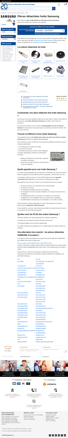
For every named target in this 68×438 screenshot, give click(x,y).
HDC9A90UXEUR (41, 306)
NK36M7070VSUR (41, 337)
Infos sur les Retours (51, 420)
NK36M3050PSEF (22, 326)
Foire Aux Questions (29, 416)
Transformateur (6, 60)
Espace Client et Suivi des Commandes (33, 415)
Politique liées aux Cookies (52, 417)
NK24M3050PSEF (41, 319)
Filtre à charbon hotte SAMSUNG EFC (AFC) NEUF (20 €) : (34, 243)
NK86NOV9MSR (22, 342)
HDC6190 (38, 284)
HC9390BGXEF (40, 277)
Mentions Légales (50, 416)
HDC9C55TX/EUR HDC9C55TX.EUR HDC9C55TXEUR (41, 315)
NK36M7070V (21, 335)
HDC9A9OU (39, 310)
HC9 (18, 259)
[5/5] (66, 98)
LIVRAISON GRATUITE (6, 1)
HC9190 (38, 259)
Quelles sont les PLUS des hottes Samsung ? (36, 104)
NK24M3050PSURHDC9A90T (44, 321)
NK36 (18, 324)
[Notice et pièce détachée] (4, 7)
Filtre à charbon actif (7, 46)
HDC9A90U (39, 304)
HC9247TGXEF (40, 268)
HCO (18, 279)
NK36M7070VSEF (22, 337)
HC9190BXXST (21, 266)
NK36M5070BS (40, 330)
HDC (18, 284)
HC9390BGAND (40, 275)
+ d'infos (29, 428)
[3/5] (62, 98)
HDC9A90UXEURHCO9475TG (44, 308)
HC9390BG (39, 272)
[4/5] (64, 98)
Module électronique (7, 54)
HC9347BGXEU (21, 272)
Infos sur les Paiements (29, 419)
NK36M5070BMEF (41, 328)
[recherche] (53, 8)
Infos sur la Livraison (29, 417)
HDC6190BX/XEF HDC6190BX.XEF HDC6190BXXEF (40, 288)
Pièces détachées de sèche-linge (10, 419)
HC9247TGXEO (40, 270)
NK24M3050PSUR (22, 321)
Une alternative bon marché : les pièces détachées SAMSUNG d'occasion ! (38, 107)
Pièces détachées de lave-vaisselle (10, 416)
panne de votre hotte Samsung (44, 40)
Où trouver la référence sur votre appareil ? (47, 33)
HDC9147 (38, 292)
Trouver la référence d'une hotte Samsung (35, 100)
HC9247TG (39, 266)
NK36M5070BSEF (41, 333)
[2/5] (59, 98)
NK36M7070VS (40, 335)
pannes (4, 24)
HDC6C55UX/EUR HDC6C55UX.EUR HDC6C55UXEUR (22, 295)
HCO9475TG (39, 279)
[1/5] (57, 98)
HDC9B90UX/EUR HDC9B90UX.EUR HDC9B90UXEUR (22, 315)
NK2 (18, 319)
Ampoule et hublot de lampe (8, 50)
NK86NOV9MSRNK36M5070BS (44, 342)
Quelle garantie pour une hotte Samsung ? (35, 102)
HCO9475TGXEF (40, 281)
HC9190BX (20, 261)
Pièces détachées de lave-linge (9, 418)
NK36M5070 (20, 328)
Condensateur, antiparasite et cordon (8, 52)
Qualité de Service (50, 419)
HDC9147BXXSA (40, 295)
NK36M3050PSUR (41, 326)
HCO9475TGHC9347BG (24, 281)
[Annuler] (14, 32)
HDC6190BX (20, 286)
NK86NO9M (39, 339)
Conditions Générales (51, 415)
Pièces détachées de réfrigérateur (10, 421)
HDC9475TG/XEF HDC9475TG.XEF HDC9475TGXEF (41, 299)
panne (40, 38)
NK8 (18, 339)
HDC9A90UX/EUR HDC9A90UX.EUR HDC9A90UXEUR (22, 308)
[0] (65, 5)
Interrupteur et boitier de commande (8, 56)
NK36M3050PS (40, 324)
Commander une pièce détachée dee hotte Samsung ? (35, 97)
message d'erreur (37, 42)
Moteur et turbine (6, 58)
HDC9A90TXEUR (22, 304)
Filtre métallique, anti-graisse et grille (8, 48)
